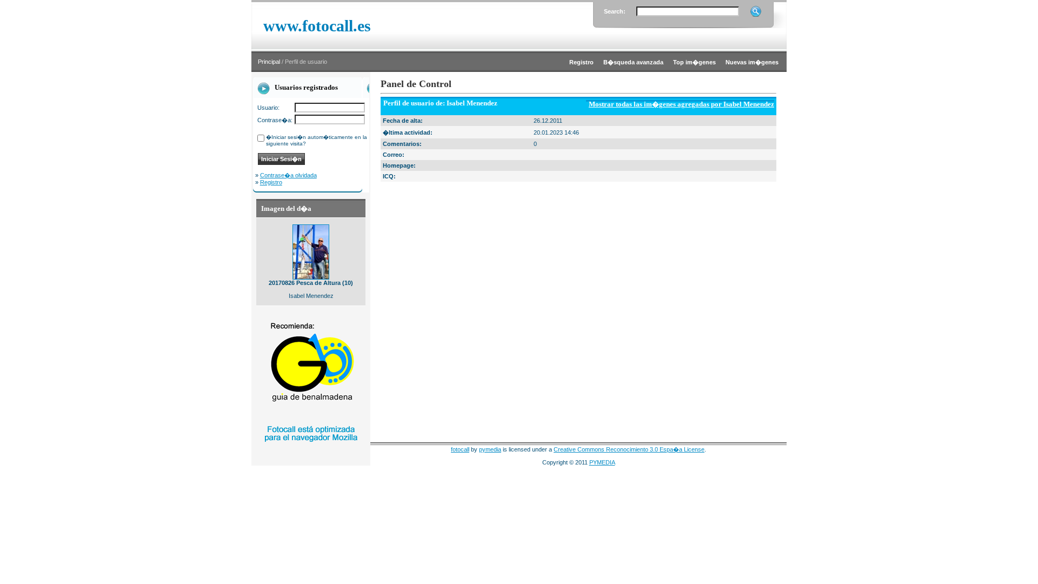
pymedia (490, 449)
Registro (271, 182)
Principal (269, 61)
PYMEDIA (602, 462)
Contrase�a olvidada (288, 175)
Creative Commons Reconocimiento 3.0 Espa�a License (629, 449)
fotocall (460, 449)
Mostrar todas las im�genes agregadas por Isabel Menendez (681, 104)
